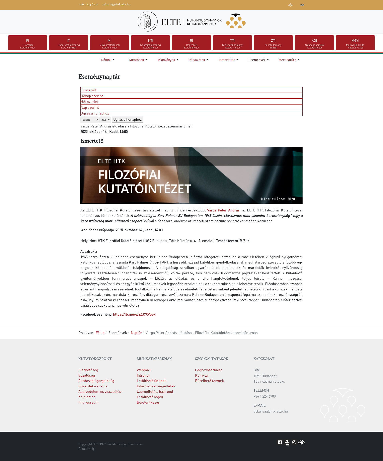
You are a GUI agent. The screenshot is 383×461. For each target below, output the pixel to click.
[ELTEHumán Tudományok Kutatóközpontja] (191, 22)
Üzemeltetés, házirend (155, 391)
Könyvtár (202, 375)
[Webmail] (296, 4)
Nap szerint (90, 107)
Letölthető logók (150, 396)
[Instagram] (278, 4)
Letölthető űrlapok (152, 380)
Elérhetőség (88, 369)
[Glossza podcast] (290, 5)
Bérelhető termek (209, 380)
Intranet (143, 375)
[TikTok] (284, 4)
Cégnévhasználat (208, 369)
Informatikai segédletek (156, 386)
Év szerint (88, 90)
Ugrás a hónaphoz (95, 113)
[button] (108, 60)
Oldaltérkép (86, 449)
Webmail (144, 369)
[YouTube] (272, 4)
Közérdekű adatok (93, 386)
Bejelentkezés (148, 402)
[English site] (302, 5)
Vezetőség (86, 375)
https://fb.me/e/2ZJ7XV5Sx (134, 314)
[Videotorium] (266, 4)
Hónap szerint (92, 95)
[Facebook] (261, 4)
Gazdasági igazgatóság (96, 380)
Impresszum (88, 402)
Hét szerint (89, 101)
